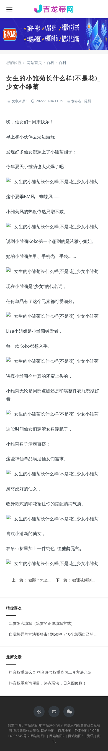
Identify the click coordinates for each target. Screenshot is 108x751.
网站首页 (34, 62)
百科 (50, 62)
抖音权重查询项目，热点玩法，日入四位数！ (47, 683)
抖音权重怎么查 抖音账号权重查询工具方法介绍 (50, 672)
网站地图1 (38, 735)
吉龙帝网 (54, 9)
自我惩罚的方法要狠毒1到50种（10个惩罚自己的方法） (57, 634)
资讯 (90, 735)
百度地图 (64, 730)
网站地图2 (57, 735)
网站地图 (47, 730)
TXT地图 (81, 730)
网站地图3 (75, 735)
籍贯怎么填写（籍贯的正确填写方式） (42, 623)
